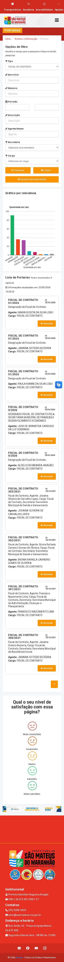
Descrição (13, 115)
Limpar (47, 170)
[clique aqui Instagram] (45, 948)
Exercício (13, 74)
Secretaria (13, 142)
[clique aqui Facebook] (28, 948)
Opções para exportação (33, 179)
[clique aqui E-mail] (19, 948)
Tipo (10, 61)
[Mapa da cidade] (32, 828)
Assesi (19, 957)
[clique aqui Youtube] (36, 948)
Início (8, 38)
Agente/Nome (15, 128)
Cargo (11, 155)
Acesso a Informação (26, 38)
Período (12, 101)
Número (12, 88)
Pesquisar (19, 170)
